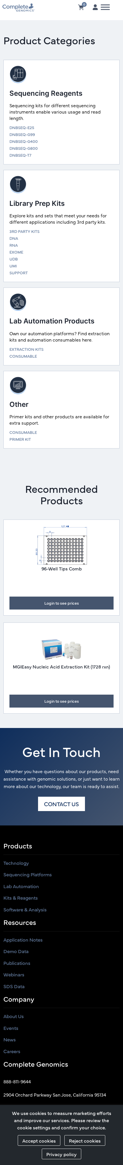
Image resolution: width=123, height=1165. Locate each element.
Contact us (61, 804)
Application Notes (23, 939)
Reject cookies (85, 1140)
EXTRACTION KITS (26, 349)
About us (13, 1016)
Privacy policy (61, 1154)
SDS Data (14, 986)
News (9, 1039)
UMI (13, 266)
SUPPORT (18, 272)
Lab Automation (21, 886)
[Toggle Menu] (105, 7)
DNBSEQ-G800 (23, 148)
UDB (13, 259)
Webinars (13, 974)
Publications (16, 962)
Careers (11, 1051)
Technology (16, 862)
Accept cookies (39, 1140)
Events (10, 1027)
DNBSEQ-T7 (20, 155)
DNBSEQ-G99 (22, 134)
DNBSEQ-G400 (23, 141)
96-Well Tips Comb (61, 568)
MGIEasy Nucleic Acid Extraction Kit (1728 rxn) (61, 666)
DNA (13, 238)
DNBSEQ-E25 (21, 127)
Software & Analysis (25, 909)
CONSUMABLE (23, 356)
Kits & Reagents (20, 897)
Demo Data (16, 951)
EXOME (16, 252)
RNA (13, 245)
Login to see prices (61, 603)
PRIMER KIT (20, 439)
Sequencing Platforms (27, 874)
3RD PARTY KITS (24, 231)
